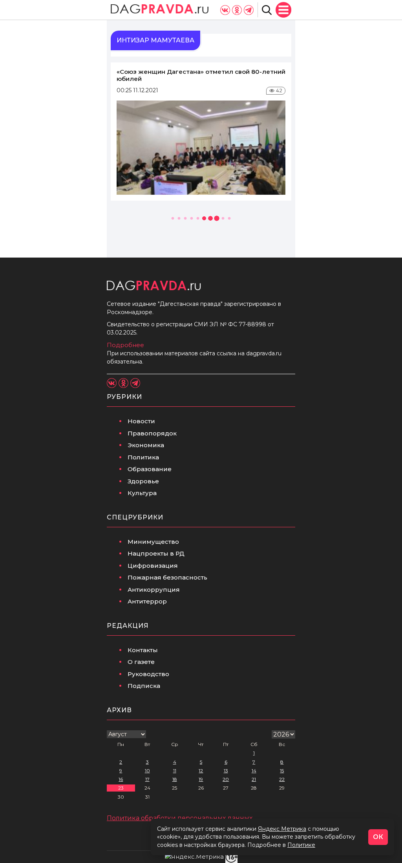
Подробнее (125, 345)
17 (147, 779)
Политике (301, 844)
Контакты (143, 650)
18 (174, 779)
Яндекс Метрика (282, 828)
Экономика (146, 445)
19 (201, 779)
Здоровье (143, 481)
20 (226, 779)
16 (121, 779)
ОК (378, 837)
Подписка (144, 685)
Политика (143, 457)
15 (282, 770)
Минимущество (153, 541)
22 (282, 779)
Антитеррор (147, 601)
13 (226, 770)
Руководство (148, 674)
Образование (150, 469)
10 (147, 770)
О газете (141, 662)
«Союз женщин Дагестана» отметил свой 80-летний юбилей (201, 75)
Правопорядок (152, 433)
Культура (142, 493)
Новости (141, 421)
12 (201, 770)
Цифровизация (153, 565)
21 (254, 779)
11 (174, 770)
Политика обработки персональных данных (179, 818)
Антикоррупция (154, 589)
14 (254, 770)
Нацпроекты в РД (156, 553)
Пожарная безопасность (167, 577)
